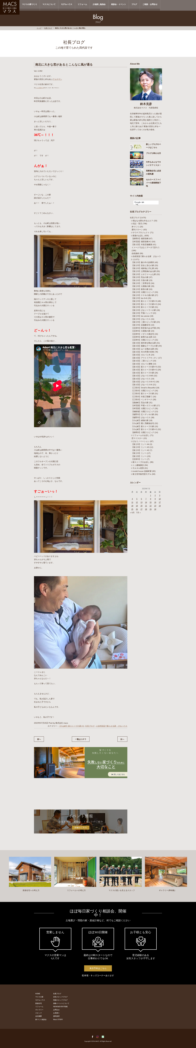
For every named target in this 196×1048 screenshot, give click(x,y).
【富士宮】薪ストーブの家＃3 (144, 367)
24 (160, 506)
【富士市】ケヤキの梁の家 (143, 295)
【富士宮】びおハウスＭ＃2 (143, 382)
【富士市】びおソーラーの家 (144, 310)
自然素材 (135, 253)
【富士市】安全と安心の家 (143, 265)
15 (150, 502)
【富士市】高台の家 (140, 277)
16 (155, 502)
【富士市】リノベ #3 (140, 447)
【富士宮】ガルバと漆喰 (142, 364)
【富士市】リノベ (139, 453)
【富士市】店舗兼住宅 (141, 325)
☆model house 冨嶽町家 (141, 471)
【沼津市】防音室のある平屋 (144, 328)
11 (132, 502)
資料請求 (56, 1016)
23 (155, 506)
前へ (39, 739)
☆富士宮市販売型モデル (141, 474)
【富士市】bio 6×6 (139, 298)
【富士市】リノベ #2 (140, 450)
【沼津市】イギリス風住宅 (143, 334)
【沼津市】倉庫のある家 (142, 337)
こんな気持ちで (40, 87)
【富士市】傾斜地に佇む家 (143, 268)
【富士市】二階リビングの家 (144, 322)
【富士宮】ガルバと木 (141, 355)
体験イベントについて (61, 1003)
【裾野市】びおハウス (141, 417)
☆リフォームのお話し (140, 435)
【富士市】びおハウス (141, 319)
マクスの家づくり (29, 4)
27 (141, 509)
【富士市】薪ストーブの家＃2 (144, 304)
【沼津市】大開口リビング (143, 340)
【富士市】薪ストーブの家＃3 (144, 301)
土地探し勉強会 (99, 4)
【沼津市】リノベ (139, 459)
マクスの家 (39, 997)
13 (141, 502)
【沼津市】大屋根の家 (141, 331)
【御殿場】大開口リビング (143, 411)
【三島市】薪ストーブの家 (143, 393)
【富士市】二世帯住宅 (141, 283)
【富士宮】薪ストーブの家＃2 (144, 370)
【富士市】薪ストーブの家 (143, 307)
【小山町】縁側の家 (140, 420)
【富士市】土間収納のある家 (144, 271)
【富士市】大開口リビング (143, 292)
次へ (122, 739)
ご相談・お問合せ (150, 4)
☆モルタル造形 (137, 468)
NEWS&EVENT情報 (60, 1007)
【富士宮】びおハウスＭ (142, 385)
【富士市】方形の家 (140, 280)
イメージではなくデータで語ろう (146, 247)
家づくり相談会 (41, 1019)
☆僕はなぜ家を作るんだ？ (142, 221)
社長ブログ (48, 28)
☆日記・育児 (136, 224)
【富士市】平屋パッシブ (142, 313)
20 (141, 506)
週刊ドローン (137, 230)
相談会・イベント (118, 4)
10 (160, 499)
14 (146, 502)
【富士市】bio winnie (140, 316)
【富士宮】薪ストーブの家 (143, 373)
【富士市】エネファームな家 (144, 274)
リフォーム (82, 4)
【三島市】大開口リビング (143, 391)
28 (146, 509)
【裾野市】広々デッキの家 (143, 414)
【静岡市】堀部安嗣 (140, 238)
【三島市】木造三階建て (142, 396)
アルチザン (57, 79)
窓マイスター (137, 438)
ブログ (134, 4)
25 (132, 509)
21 (146, 506)
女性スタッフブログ (60, 997)
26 (137, 509)
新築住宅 (38, 1003)
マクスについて (49, 4)
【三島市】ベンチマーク (142, 399)
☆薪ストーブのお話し (140, 462)
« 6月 (132, 512)
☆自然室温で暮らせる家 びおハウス (111, 726)
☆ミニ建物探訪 (137, 465)
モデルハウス (66, 4)
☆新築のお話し (137, 236)
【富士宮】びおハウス (141, 379)
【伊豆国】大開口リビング (143, 408)
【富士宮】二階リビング (142, 361)
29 (150, 509)
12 (137, 502)
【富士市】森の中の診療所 (143, 262)
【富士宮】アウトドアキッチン (145, 358)
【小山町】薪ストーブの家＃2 (71, 726)
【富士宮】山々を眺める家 (143, 349)
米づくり (135, 227)
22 (150, 506)
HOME (37, 994)
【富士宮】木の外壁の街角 (143, 352)
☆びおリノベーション (140, 441)
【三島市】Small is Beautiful (143, 388)
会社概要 (38, 1016)
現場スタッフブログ (60, 1000)
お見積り (56, 1013)
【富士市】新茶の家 (140, 289)
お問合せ (56, 1010)
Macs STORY (58, 1019)
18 (132, 506)
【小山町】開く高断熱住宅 (143, 423)
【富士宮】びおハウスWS (142, 376)
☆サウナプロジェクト (140, 232)
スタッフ (38, 1013)
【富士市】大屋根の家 (141, 286)
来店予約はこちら (98, 968)
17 (160, 502)
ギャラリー (39, 1010)
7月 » (138, 512)
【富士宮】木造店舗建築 (142, 244)
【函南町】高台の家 (140, 402)
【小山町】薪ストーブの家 (143, 426)
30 (155, 509)
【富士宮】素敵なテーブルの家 (145, 346)
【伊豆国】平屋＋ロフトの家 (144, 405)
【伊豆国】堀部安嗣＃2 (141, 241)
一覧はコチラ (80, 739)
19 (137, 506)
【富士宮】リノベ (139, 456)
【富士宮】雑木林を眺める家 (144, 343)
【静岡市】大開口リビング (143, 432)
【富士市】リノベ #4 (140, 444)
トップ (39, 28)
